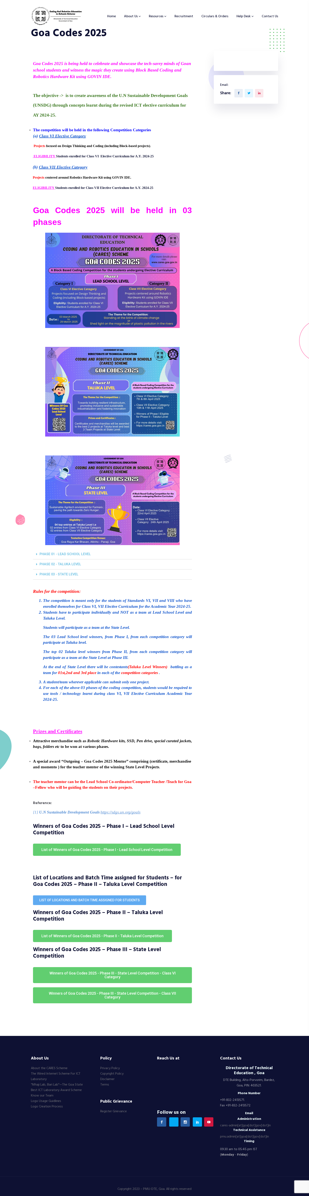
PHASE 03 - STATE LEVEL (59, 574)
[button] (107, 850)
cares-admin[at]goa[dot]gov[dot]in (245, 1125)
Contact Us (270, 16)
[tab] (112, 554)
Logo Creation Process (47, 1106)
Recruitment (183, 16)
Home (111, 16)
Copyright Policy (112, 1074)
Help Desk (243, 16)
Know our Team (42, 1095)
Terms (104, 1084)
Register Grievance (113, 1111)
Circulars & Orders (214, 16)
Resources (156, 16)
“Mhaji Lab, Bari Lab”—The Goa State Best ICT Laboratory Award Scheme (57, 1087)
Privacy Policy (110, 1068)
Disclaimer (107, 1079)
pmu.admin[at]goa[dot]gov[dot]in (244, 1136)
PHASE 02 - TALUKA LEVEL (60, 564)
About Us (131, 16)
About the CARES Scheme (49, 1068)
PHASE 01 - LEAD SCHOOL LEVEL (65, 554)
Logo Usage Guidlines (46, 1101)
